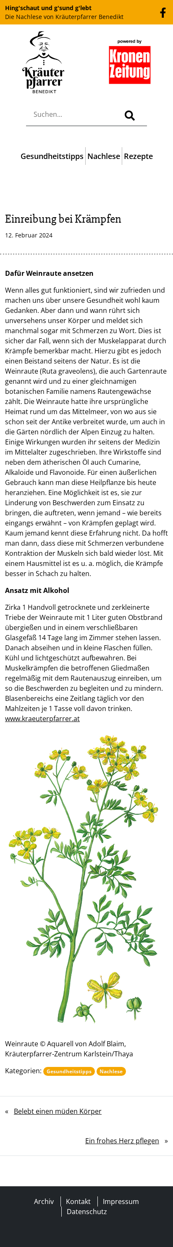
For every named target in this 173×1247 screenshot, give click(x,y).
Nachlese (103, 156)
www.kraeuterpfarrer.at (42, 718)
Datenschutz (87, 1211)
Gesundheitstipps (52, 156)
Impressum (121, 1201)
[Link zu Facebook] (163, 11)
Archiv (44, 1201)
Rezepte (138, 156)
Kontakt (78, 1201)
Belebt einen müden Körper (58, 1111)
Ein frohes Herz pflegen (122, 1140)
